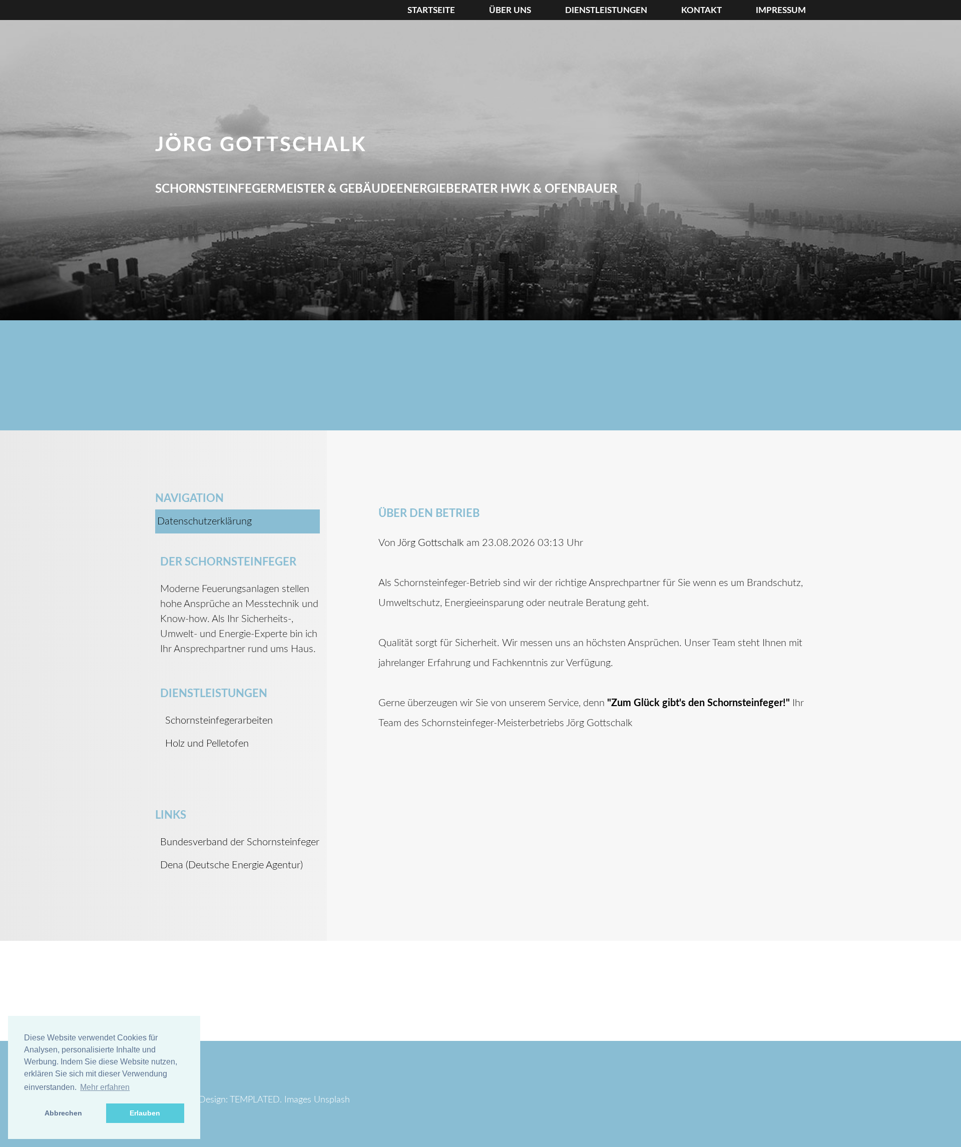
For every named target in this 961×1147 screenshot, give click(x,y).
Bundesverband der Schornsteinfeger (239, 842)
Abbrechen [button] (63, 1113)
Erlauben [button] (145, 1113)
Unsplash (332, 1099)
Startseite (431, 10)
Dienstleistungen (606, 10)
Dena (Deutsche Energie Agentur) (231, 865)
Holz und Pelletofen (207, 744)
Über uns (510, 10)
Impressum (781, 10)
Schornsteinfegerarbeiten (219, 721)
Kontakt (701, 10)
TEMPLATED (255, 1099)
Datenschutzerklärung (204, 521)
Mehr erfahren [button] (105, 1087)
